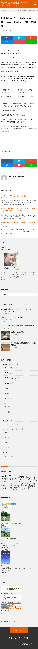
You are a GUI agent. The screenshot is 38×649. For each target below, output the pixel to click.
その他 (13, 30)
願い (29, 488)
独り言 (7, 448)
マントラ (20, 483)
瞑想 (6, 388)
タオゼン (13, 479)
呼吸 (22, 485)
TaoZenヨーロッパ (10, 373)
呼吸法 (26, 486)
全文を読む (4, 279)
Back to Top (19, 630)
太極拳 (7, 393)
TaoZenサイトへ (24, 638)
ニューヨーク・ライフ (11, 424)
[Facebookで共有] (7, 38)
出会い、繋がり (7, 412)
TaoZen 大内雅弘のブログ (16, 3)
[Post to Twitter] (6, 151)
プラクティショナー (9, 483)
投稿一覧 (29, 176)
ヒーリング (8, 461)
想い (6, 432)
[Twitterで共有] (19, 38)
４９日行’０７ (9, 456)
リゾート (33, 483)
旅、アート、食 (7, 420)
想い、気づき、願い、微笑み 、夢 (13, 429)
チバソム (7, 481)
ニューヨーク (18, 481)
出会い (7, 415)
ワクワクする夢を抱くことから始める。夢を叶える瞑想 (17, 325)
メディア (26, 483)
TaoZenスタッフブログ (8, 621)
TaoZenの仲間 (9, 383)
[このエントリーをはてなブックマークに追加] (7, 42)
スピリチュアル (28, 477)
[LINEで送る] (31, 42)
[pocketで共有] (19, 42)
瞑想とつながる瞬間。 (17, 332)
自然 (20, 488)
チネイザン (6, 403)
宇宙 (2, 488)
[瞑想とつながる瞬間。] (5, 335)
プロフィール (12, 638)
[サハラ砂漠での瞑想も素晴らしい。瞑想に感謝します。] (5, 346)
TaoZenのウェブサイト (8, 593)
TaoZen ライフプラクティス (11, 364)
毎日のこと (8, 437)
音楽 (25, 488)
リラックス (6, 485)
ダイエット (21, 479)
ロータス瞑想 (15, 486)
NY (2, 476)
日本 (9, 488)
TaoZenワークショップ (12, 378)
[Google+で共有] (31, 38)
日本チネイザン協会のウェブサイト (11, 602)
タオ (6, 478)
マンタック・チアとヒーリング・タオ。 (14, 196)
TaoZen (9, 476)
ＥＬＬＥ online (6, 611)
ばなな (21, 477)
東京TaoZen (8, 398)
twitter (16, 477)
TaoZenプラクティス (11, 368)
